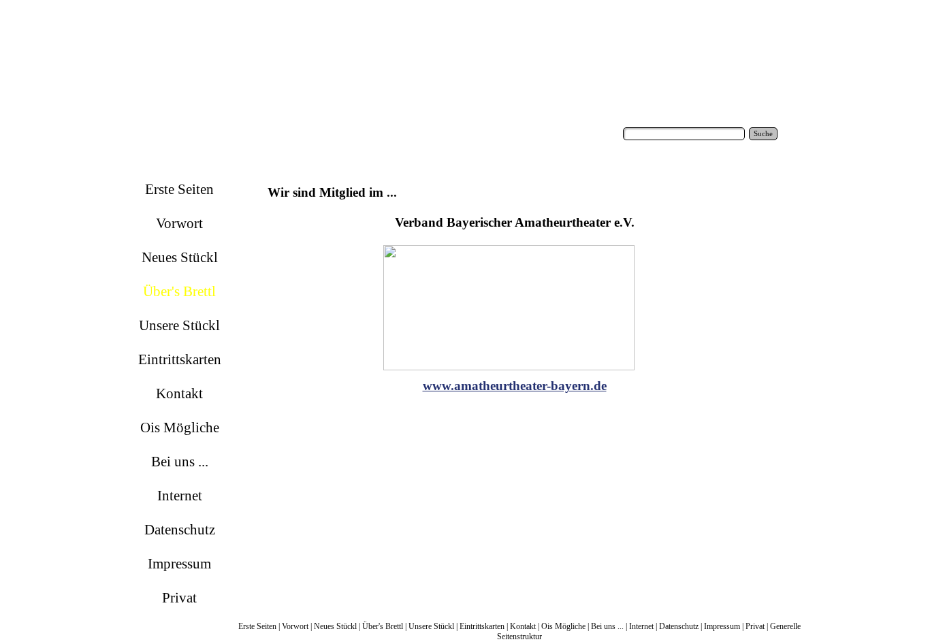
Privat (755, 626)
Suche (763, 134)
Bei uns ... (607, 626)
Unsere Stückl (431, 626)
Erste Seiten (257, 626)
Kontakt (523, 626)
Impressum (722, 626)
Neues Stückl (335, 626)
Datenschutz (679, 626)
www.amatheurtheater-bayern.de (515, 386)
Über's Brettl (382, 626)
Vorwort (295, 626)
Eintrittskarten (482, 626)
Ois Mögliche (563, 626)
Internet (641, 626)
